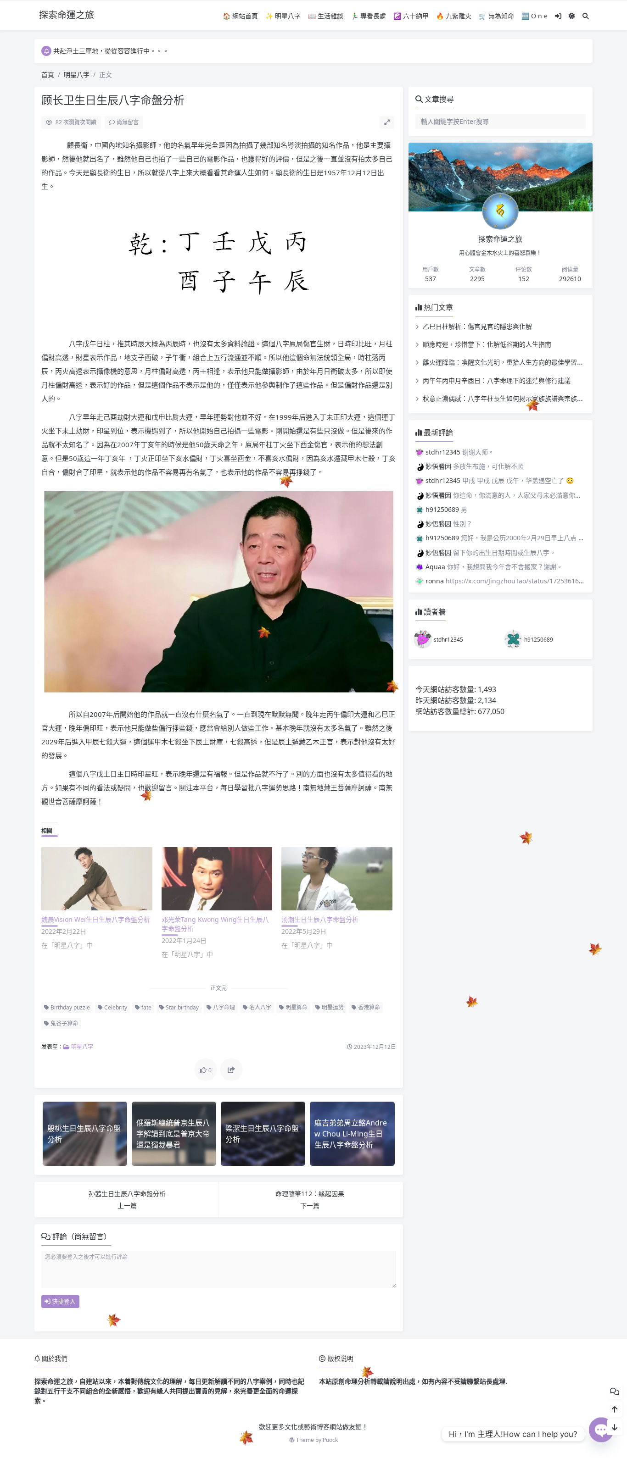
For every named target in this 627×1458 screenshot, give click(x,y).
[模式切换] (572, 16)
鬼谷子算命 (63, 1023)
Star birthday (181, 1007)
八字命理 (223, 1007)
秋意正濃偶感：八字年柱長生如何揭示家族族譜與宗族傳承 (506, 398)
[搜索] (586, 16)
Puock (330, 1440)
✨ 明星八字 (283, 15)
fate (145, 1007)
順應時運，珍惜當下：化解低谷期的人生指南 (487, 344)
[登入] (558, 16)
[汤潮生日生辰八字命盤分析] (336, 878)
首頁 (47, 74)
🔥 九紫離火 (453, 15)
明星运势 (332, 1007)
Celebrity (115, 1007)
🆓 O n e (534, 15)
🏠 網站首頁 (240, 15)
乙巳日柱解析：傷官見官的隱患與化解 (477, 326)
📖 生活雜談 (325, 15)
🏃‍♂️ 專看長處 (368, 15)
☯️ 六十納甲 (411, 15)
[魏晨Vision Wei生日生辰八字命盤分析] (96, 878)
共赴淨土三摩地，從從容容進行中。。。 (111, 50)
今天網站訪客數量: (446, 689)
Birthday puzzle (69, 1007)
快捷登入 (63, 1301)
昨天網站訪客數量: (446, 700)
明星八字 (77, 74)
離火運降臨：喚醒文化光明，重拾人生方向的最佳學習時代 (506, 362)
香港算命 (368, 1007)
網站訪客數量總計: (446, 711)
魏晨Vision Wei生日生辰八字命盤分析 (95, 919)
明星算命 (296, 1007)
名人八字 (259, 1007)
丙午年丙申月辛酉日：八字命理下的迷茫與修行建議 (497, 380)
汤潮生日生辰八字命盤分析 (319, 919)
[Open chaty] (601, 1434)
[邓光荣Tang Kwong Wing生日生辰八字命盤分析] (217, 878)
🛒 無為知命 (496, 15)
